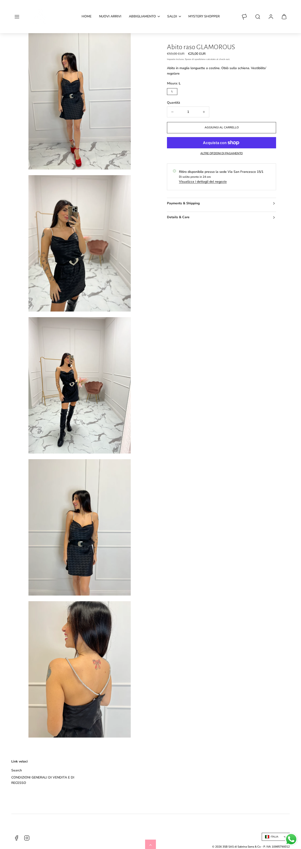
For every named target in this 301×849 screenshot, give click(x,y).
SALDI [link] (172, 16)
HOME (86, 16)
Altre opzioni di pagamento (221, 153)
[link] (271, 16)
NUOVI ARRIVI (110, 16)
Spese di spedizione (195, 59)
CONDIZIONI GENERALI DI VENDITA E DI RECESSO (42, 780)
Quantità (173, 102)
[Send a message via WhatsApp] (291, 839)
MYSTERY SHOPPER (204, 16)
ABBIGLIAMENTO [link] (142, 16)
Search (16, 770)
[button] (17, 16)
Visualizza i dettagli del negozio (203, 181)
